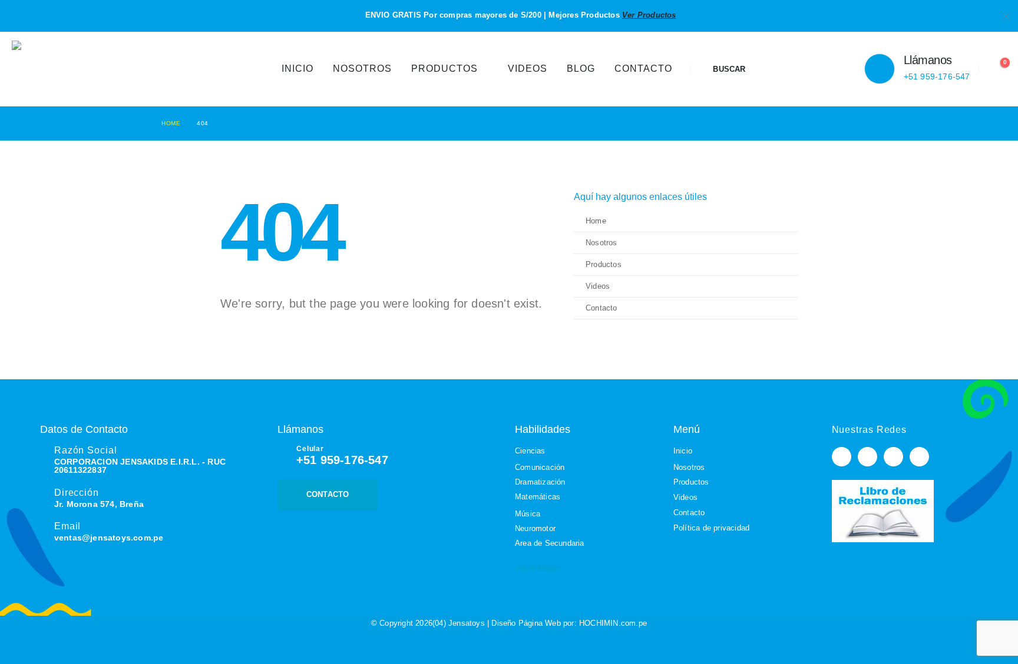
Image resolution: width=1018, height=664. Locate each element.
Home (596, 221)
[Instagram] (893, 456)
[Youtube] (867, 456)
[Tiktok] (919, 456)
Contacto (643, 69)
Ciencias (530, 450)
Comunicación (539, 467)
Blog (581, 69)
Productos (444, 69)
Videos (527, 69)
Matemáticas (537, 496)
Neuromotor (535, 528)
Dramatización (540, 482)
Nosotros (362, 69)
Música (527, 513)
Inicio (297, 69)
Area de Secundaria (549, 543)
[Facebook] (841, 456)
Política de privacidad (711, 527)
